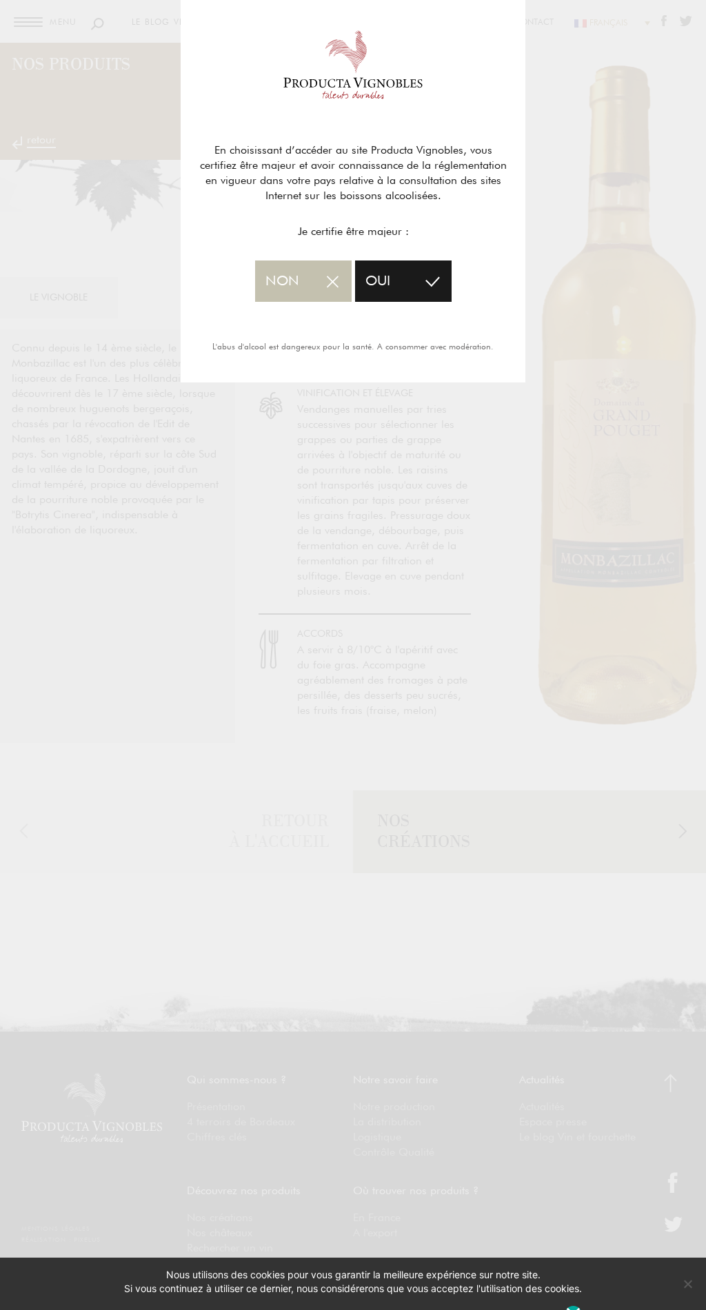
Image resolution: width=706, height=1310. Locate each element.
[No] (687, 1284)
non (282, 281)
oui (377, 281)
